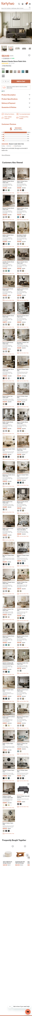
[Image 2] (17, 48)
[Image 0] (4, 48)
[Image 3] (24, 48)
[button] (3, 71)
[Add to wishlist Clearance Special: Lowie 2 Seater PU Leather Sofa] (14, 169)
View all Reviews (6, 155)
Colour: (3, 69)
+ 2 (24, 404)
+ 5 (10, 190)
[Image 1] (11, 48)
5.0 (9, 63)
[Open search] (29, 7)
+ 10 (10, 725)
